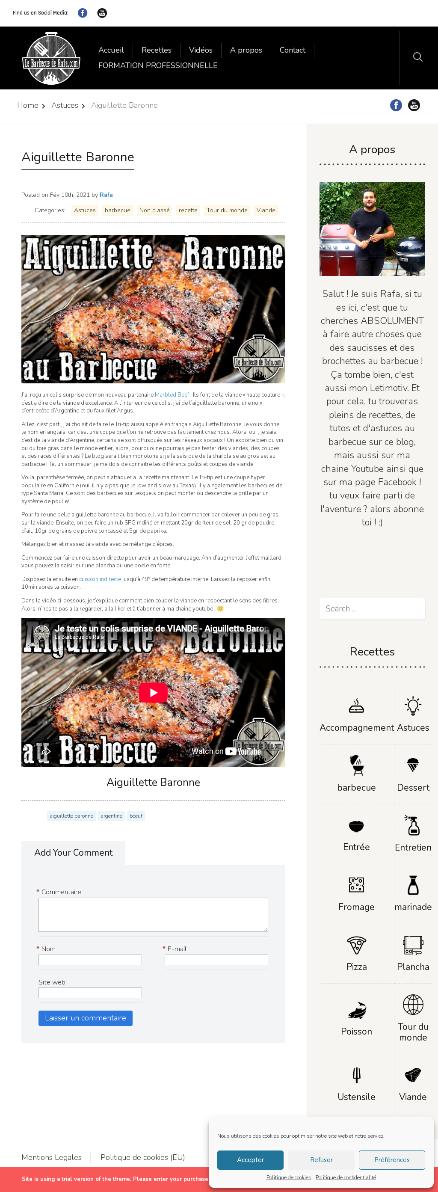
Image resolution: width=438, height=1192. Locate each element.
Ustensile (356, 1097)
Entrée (356, 847)
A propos (246, 50)
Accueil (111, 50)
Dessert (413, 788)
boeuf (136, 815)
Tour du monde (227, 210)
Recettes (157, 50)
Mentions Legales (51, 1157)
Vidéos (201, 50)
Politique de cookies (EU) (143, 1157)
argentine (111, 815)
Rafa (106, 195)
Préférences (392, 1160)
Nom (47, 949)
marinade (413, 907)
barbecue (117, 210)
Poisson (356, 1032)
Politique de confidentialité (346, 1177)
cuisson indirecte (100, 579)
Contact (292, 50)
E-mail (175, 949)
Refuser (321, 1160)
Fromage (356, 907)
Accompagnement (357, 728)
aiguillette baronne (71, 815)
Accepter (250, 1160)
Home (27, 105)
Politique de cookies (288, 1177)
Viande (266, 210)
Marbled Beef (171, 395)
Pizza (356, 967)
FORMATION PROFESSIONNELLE (158, 65)
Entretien (413, 848)
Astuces (64, 105)
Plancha (413, 967)
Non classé (154, 210)
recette (188, 210)
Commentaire (59, 892)
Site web (51, 982)
